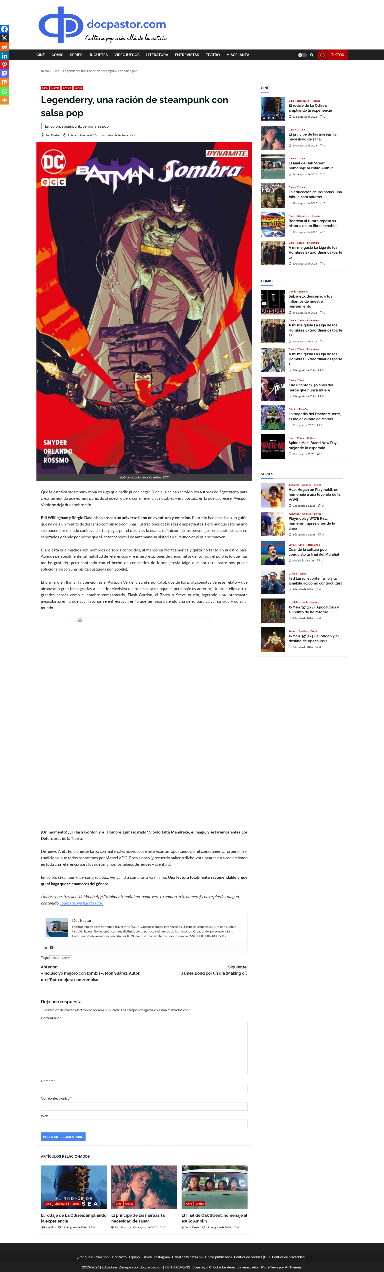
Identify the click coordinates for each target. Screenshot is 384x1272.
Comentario (51, 1018)
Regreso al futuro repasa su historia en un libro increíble (273, 224)
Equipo (134, 1257)
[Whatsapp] (4, 91)
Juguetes (98, 55)
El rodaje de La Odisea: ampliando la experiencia (273, 109)
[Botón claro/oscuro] (302, 55)
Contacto (119, 1257)
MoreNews (269, 1267)
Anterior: (90, 973)
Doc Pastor (52, 135)
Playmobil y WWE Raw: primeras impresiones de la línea (273, 524)
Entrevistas (187, 55)
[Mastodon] (4, 73)
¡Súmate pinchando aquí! (81, 903)
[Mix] (4, 82)
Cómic (57, 55)
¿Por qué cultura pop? (93, 1257)
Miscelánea (237, 55)
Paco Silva (50, 1227)
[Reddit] (4, 46)
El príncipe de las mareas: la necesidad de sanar (273, 138)
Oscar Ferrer (192, 1227)
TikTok (337, 55)
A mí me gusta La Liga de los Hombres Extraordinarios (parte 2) (273, 253)
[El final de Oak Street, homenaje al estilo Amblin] (215, 1187)
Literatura (157, 55)
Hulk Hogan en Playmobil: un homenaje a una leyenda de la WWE (273, 495)
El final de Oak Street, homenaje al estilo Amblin (273, 166)
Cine (40, 55)
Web (44, 1116)
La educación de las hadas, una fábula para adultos (273, 195)
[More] (4, 100)
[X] (4, 38)
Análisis (307, 485)
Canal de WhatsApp (187, 1257)
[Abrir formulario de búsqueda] (312, 55)
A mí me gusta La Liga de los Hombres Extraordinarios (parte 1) (273, 360)
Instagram (162, 1257)
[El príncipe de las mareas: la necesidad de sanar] (144, 1187)
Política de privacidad (288, 1257)
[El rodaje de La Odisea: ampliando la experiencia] (74, 1187)
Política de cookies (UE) (252, 1257)
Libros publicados (218, 1257)
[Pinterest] (4, 64)
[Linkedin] (45, 947)
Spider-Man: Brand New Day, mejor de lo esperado (273, 446)
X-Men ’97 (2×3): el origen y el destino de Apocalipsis (273, 639)
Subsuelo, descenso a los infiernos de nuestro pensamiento (273, 302)
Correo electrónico (56, 1098)
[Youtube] (52, 947)
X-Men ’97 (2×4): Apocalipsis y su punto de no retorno (273, 610)
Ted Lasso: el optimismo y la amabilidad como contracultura (273, 582)
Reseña (75, 1203)
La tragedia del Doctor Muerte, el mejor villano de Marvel (273, 417)
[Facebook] (4, 29)
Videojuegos (127, 55)
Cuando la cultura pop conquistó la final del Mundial (273, 553)
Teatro (213, 55)
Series (76, 55)
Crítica (67, 87)
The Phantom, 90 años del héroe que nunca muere (273, 389)
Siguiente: (214, 970)
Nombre (48, 1080)
